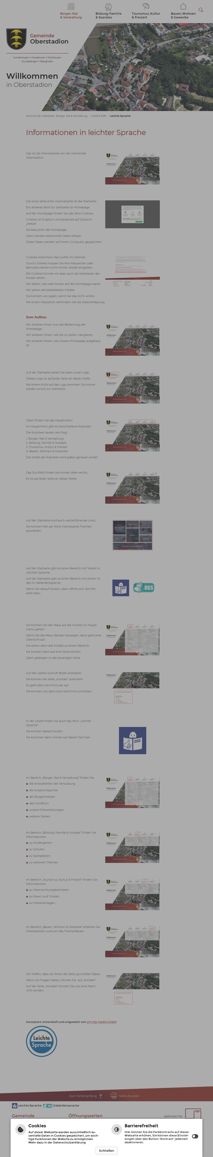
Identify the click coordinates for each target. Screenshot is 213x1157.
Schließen (106, 1150)
